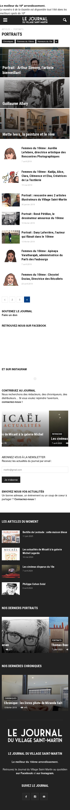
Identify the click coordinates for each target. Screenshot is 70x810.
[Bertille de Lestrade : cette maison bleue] (11, 536)
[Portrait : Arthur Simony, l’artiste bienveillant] (34, 68)
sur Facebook (24, 773)
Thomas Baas (13, 645)
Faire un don (9, 315)
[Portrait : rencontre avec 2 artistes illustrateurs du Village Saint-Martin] (11, 199)
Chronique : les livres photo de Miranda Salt (33, 703)
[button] (65, 20)
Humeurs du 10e (45, 41)
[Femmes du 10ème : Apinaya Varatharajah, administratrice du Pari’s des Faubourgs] (11, 255)
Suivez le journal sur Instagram (37, 384)
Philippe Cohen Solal (34, 584)
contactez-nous (11, 402)
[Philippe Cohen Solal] (11, 588)
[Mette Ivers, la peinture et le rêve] (34, 130)
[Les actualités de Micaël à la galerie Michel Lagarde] (11, 554)
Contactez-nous (24, 499)
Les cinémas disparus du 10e (23, 438)
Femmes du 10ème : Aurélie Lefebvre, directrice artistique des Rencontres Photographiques (44, 152)
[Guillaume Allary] (34, 99)
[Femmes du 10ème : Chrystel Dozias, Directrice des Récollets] (11, 279)
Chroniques (8, 41)
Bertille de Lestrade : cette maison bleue (45, 532)
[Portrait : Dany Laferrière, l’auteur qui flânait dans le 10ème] (11, 237)
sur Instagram (44, 773)
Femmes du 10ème (25, 41)
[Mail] (44, 796)
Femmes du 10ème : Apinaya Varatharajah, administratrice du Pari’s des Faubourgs (42, 255)
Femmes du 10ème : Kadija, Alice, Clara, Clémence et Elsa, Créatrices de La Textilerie (44, 176)
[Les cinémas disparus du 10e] (11, 571)
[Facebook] (26, 796)
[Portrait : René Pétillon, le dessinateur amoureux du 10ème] (11, 218)
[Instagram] (35, 796)
